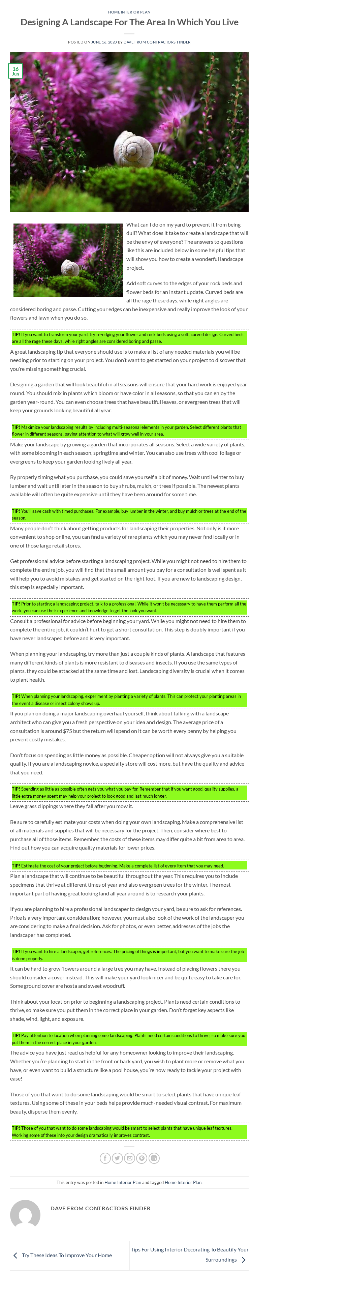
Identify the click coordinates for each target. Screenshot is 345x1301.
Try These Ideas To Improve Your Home (66, 1255)
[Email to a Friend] (129, 1158)
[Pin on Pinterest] (141, 1158)
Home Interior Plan (129, 12)
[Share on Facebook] (105, 1158)
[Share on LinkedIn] (154, 1158)
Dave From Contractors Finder (157, 42)
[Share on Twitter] (117, 1158)
